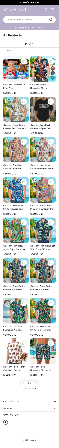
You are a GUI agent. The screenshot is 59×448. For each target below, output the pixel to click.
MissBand (32, 440)
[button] (52, 9)
